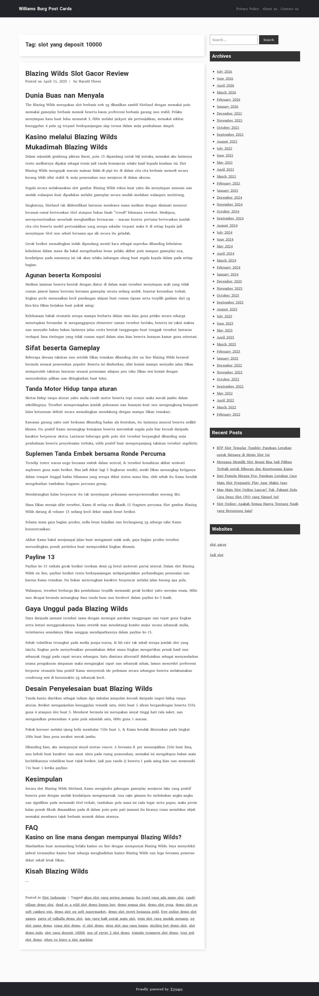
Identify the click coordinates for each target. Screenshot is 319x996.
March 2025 (226, 176)
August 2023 (227, 309)
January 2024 (227, 274)
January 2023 (227, 358)
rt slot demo (92, 925)
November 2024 (229, 204)
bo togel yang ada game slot (160, 897)
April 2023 (225, 337)
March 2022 (226, 407)
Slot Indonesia (54, 897)
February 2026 (228, 99)
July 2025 (224, 148)
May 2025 (225, 162)
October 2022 (228, 379)
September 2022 (230, 386)
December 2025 (229, 113)
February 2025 (228, 183)
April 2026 (225, 85)
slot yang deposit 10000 (65, 932)
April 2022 (225, 400)
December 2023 (229, 281)
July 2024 (224, 232)
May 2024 (225, 246)
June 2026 (225, 78)
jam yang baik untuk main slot (110, 918)
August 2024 (227, 225)
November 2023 (229, 288)
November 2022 (229, 372)
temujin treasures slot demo (155, 932)
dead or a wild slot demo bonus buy (85, 904)
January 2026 (227, 106)
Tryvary (176, 989)
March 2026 (226, 92)
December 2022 (229, 365)
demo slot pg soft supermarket (80, 911)
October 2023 (228, 295)
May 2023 (225, 330)
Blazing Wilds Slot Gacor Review (77, 73)
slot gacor (218, 544)
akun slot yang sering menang (109, 897)
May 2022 (225, 393)
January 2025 (227, 190)
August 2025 (227, 141)
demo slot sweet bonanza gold (133, 911)
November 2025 (229, 120)
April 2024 (225, 253)
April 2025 (225, 169)
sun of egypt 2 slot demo (108, 932)
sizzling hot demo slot (168, 925)
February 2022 (228, 414)
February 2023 (228, 351)
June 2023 (225, 323)
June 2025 (225, 155)
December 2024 (229, 197)
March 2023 (226, 344)
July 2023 (224, 316)
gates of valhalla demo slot (60, 918)
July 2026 (224, 71)
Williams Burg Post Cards (45, 8)
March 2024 (226, 260)
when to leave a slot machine (68, 939)
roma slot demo (67, 925)
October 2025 (228, 127)
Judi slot (217, 554)
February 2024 (228, 267)
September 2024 (230, 218)
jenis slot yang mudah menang (163, 918)
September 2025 (230, 134)
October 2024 (228, 211)
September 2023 (230, 302)
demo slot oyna (160, 904)
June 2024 (225, 239)
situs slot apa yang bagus (127, 925)
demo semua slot (131, 904)
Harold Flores (90, 81)
